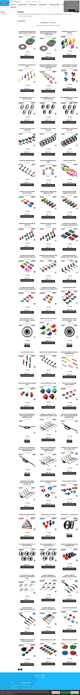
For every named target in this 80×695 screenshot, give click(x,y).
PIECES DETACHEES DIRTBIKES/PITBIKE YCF (33, 14)
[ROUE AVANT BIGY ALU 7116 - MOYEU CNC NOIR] (27, 114)
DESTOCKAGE (13, 7)
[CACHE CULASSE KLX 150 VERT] (48, 400)
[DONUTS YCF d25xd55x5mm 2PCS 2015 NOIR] (27, 209)
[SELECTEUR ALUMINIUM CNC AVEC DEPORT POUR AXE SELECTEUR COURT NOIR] (48, 83)
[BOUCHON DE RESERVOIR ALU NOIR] (48, 178)
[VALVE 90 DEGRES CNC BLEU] (69, 497)
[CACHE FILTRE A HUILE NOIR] (69, 623)
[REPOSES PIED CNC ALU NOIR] (48, 656)
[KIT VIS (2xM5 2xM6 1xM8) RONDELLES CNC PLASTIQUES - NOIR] (27, 594)
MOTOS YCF (12, 4)
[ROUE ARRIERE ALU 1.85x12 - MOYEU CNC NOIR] (48, 114)
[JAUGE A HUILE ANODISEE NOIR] (27, 530)
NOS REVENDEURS (25, 682)
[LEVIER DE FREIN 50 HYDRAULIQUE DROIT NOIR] (69, 593)
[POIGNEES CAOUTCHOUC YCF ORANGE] (69, 48)
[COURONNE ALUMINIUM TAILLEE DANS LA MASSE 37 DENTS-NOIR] (27, 49)
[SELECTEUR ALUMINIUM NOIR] (27, 177)
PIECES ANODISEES (67, 14)
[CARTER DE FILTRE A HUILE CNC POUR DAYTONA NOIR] (27, 657)
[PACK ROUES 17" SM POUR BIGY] (69, 530)
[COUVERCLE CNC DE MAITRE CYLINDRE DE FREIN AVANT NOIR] (69, 241)
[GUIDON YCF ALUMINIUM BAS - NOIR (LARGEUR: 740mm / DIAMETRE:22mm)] (48, 467)
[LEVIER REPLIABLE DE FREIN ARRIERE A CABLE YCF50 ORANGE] (69, 273)
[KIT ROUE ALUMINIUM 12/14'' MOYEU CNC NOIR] (27, 561)
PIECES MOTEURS (32, 4)
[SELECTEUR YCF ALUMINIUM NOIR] (48, 368)
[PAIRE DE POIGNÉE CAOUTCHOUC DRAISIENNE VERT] (69, 369)
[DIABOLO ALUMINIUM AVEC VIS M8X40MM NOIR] (69, 561)
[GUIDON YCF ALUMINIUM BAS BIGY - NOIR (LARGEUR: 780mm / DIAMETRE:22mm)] (69, 434)
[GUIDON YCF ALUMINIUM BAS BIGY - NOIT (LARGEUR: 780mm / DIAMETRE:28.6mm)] (27, 467)
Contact (12, 686)
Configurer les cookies (25, 688)
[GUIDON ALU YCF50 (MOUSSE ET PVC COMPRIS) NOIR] (69, 466)
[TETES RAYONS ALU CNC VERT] (69, 656)
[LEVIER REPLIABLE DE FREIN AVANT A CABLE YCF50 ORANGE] (48, 273)
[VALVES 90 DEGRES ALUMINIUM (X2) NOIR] (48, 498)
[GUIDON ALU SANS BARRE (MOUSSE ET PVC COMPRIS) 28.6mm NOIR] (27, 500)
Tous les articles (21, 14)
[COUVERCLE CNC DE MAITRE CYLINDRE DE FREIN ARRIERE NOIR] (27, 305)
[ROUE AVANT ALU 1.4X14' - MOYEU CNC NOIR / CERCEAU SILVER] (27, 338)
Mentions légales (14, 688)
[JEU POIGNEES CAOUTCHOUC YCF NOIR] (27, 83)
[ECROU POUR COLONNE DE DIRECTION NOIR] (69, 400)
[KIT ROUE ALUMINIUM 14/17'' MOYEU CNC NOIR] (48, 561)
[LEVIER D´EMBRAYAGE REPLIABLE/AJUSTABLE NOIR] (48, 592)
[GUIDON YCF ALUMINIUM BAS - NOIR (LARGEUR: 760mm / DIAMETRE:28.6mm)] (27, 434)
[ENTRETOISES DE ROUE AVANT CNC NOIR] (48, 241)
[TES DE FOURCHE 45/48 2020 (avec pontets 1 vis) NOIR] (69, 82)
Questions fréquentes (15, 685)
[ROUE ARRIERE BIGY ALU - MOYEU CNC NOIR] (69, 114)
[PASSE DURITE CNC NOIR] (69, 304)
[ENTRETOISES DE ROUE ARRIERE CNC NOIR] (27, 241)
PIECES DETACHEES (43, 4)
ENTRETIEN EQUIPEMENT (54, 4)
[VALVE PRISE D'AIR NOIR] (27, 368)
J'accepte (71, 10)
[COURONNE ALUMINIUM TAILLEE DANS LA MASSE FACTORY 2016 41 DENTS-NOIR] (48, 51)
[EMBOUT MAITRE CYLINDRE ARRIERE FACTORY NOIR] (69, 210)
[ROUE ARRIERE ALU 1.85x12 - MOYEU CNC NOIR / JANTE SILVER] (69, 338)
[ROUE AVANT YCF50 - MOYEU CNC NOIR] (48, 146)
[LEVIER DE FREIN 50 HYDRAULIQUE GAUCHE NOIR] (27, 626)
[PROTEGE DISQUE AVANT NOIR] (48, 335)
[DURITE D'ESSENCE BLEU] (69, 177)
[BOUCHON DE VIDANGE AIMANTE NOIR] (27, 400)
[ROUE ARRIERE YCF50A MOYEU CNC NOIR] (69, 146)
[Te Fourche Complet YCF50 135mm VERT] (27, 146)
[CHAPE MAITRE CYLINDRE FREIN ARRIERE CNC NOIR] (48, 210)
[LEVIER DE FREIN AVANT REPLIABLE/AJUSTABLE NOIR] (48, 625)
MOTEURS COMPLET (22, 4)
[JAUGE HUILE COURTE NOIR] (48, 530)
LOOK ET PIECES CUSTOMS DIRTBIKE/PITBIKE (53, 14)
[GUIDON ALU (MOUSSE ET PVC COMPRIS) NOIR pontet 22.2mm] (48, 432)
